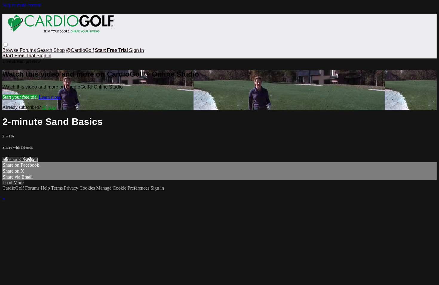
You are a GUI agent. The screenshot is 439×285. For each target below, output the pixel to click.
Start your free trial (20, 97)
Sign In (43, 55)
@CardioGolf (80, 50)
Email (32, 159)
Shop (59, 50)
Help (46, 187)
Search (45, 50)
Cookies (87, 187)
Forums (28, 50)
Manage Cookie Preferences (123, 187)
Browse (11, 50)
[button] (5, 45)
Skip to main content (21, 4)
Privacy (71, 187)
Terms (57, 187)
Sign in (136, 50)
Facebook (12, 159)
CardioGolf (13, 187)
